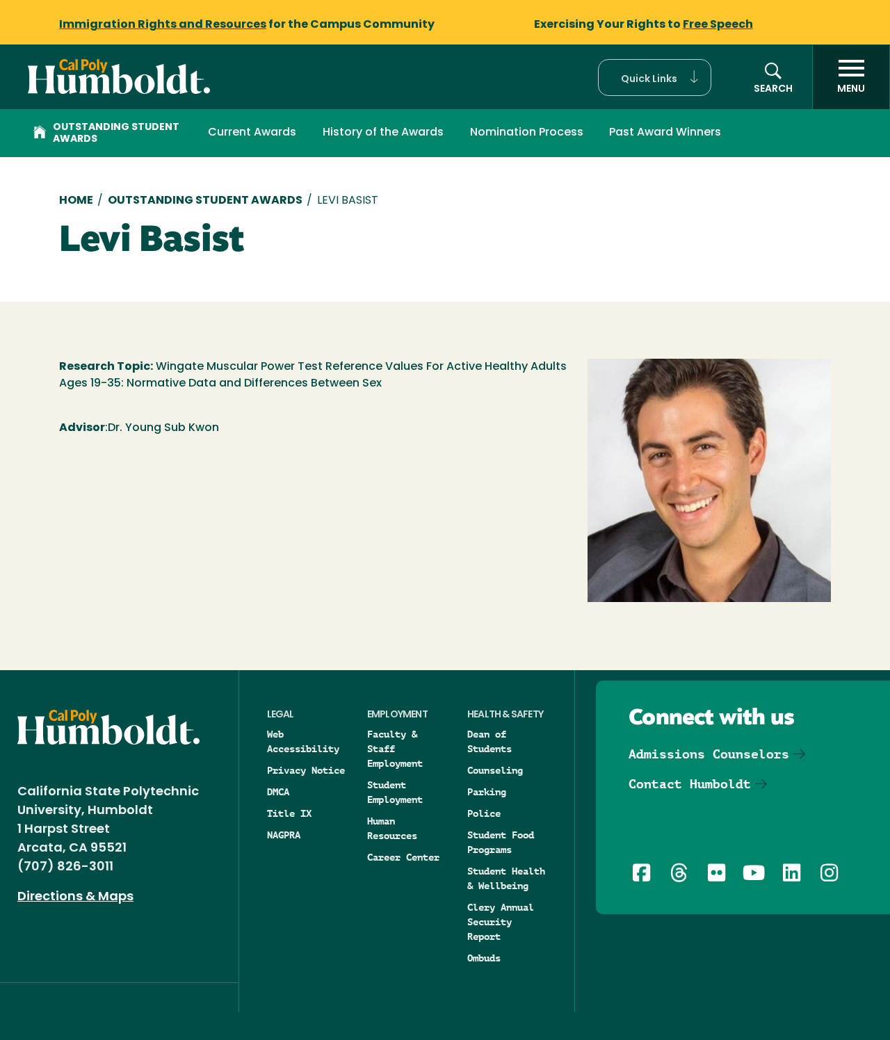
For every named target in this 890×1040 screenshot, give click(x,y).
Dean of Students (489, 741)
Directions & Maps (75, 897)
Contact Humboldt (690, 784)
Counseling (495, 770)
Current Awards (252, 132)
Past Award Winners (665, 132)
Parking (486, 791)
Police (484, 813)
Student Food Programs (500, 842)
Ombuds (484, 958)
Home (76, 200)
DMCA (278, 791)
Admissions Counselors (709, 754)
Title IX (289, 813)
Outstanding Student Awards (116, 133)
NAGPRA (283, 834)
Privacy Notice (306, 770)
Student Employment (395, 792)
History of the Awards (383, 132)
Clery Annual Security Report (500, 922)
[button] (654, 77)
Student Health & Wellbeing (506, 878)
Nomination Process (526, 132)
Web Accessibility (303, 741)
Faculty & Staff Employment (395, 749)
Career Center (403, 857)
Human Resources (392, 828)
